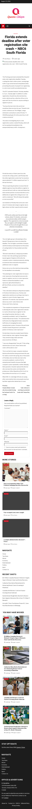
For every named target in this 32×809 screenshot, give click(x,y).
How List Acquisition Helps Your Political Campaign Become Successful (16, 484)
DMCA (18, 803)
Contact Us (5, 569)
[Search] (29, 26)
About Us (4, 803)
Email (6, 436)
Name (6, 430)
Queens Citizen (20, 747)
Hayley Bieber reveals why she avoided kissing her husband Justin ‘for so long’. (9, 390)
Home (4, 554)
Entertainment (6, 563)
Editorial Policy (25, 803)
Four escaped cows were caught (14, 512)
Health (6, 617)
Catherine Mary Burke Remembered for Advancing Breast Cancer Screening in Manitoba (13, 585)
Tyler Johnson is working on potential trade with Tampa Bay (23, 389)
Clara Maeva (7, 58)
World (4, 558)
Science (6, 648)
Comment (7, 408)
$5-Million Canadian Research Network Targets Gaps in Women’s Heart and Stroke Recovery (14, 638)
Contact (6, 797)
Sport (4, 567)
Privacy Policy (16, 805)
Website (6, 441)
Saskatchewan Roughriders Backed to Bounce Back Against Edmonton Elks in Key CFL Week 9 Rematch (16, 598)
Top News (5, 556)
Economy (5, 560)
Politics (16, 33)
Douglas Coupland (16, 487)
